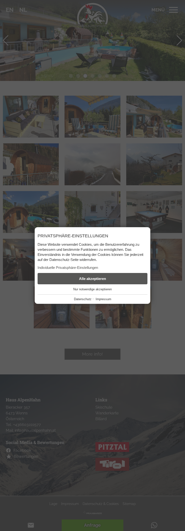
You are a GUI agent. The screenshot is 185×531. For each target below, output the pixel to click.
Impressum (103, 299)
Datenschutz (83, 299)
